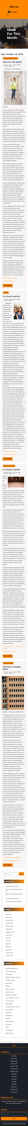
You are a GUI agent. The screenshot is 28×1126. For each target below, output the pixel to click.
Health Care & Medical (9, 465)
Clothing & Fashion (8, 663)
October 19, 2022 (8, 64)
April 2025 (8, 914)
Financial (6, 292)
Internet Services (10, 1001)
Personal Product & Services (10, 58)
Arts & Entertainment (11, 971)
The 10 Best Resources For (12, 898)
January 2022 (9, 955)
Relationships (9, 1015)
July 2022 (8, 938)
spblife (16, 64)
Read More (8, 286)
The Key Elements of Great (9, 451)
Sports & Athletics (10, 1021)
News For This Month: (12, 62)
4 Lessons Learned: (11, 296)
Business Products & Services (13, 977)
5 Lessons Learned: (11, 470)
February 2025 (9, 920)
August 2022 (9, 935)
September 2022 (10, 932)
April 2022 (8, 946)
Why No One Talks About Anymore (11, 860)
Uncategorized (9, 1030)
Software (8, 1018)
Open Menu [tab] (14, 12)
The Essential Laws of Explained (14, 901)
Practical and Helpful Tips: (12, 886)
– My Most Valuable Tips (9, 281)
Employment (9, 983)
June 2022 (8, 941)
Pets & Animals (9, 1009)
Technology (8, 1024)
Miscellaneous (9, 1003)
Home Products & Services (12, 998)
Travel (7, 1027)
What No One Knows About (9, 651)
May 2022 (8, 943)
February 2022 (9, 952)
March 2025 (9, 917)
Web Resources (10, 1033)
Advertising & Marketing (11, 968)
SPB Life (14, 7)
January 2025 (9, 923)
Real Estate (8, 1012)
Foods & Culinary (10, 989)
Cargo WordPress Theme (9, 1123)
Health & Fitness (10, 992)
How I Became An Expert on (10, 454)
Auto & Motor (9, 974)
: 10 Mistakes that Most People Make (12, 857)
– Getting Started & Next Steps (10, 278)
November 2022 (10, 926)
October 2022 (9, 929)
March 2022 (9, 949)
